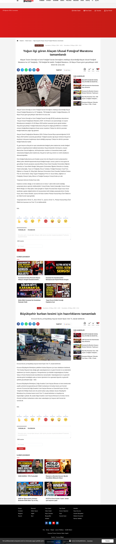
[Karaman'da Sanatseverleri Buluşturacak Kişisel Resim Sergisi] (57, 268)
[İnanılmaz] (59, 218)
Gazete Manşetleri (78, 513)
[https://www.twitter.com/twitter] (50, 523)
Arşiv (60, 513)
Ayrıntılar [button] (90, 541)
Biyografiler (48, 516)
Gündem (20, 511)
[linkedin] (33, 69)
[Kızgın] (45, 218)
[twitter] (22, 69)
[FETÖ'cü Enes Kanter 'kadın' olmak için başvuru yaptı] (57, 489)
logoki (66, 533)
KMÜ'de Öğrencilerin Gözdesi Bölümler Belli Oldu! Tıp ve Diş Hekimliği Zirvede (28, 500)
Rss (44, 530)
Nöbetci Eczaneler (78, 516)
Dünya (20, 508)
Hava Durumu (77, 511)
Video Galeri (77, 10)
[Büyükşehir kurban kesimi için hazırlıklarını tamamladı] (44, 344)
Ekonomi (33, 508)
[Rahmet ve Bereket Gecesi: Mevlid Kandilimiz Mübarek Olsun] (57, 466)
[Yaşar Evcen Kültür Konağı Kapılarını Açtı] (57, 290)
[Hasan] (57, 523)
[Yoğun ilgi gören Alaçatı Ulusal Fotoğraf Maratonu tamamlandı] (44, 90)
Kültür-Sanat (28, 40)
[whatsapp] (26, 69)
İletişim (52, 530)
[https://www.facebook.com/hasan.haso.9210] (46, 523)
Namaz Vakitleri (77, 518)
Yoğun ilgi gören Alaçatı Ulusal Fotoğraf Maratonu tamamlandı (48, 40)
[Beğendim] (19, 218)
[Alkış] (25, 218)
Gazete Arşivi (62, 516)
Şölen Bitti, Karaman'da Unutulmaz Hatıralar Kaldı (29, 301)
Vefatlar (47, 518)
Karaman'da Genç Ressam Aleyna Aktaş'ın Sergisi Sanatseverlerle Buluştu (29, 279)
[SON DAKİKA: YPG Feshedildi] (30, 466)
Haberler (22, 40)
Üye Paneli (109, 10)
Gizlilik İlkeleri (68, 530)
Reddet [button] (108, 541)
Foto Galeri (88, 10)
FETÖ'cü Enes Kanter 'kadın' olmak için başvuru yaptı (57, 499)
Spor (32, 516)
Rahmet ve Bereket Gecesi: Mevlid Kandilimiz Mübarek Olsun (57, 477)
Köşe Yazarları (49, 513)
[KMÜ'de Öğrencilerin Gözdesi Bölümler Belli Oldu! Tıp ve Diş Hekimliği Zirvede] (30, 489)
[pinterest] (37, 69)
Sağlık (32, 513)
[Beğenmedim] (39, 218)
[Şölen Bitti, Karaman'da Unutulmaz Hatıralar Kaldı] (30, 290)
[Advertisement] (58, 25)
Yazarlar (98, 10)
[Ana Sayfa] (17, 40)
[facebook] (18, 69)
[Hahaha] (52, 218)
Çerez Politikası (59, 530)
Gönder (21, 250)
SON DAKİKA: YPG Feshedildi (28, 476)
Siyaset (20, 516)
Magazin (20, 513)
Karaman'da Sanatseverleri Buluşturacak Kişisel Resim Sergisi (57, 278)
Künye (47, 530)
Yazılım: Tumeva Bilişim (57, 537)
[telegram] (30, 69)
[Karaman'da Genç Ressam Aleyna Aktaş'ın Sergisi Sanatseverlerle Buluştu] (30, 268)
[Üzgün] (65, 218)
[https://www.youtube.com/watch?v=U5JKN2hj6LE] (53, 523)
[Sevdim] (32, 218)
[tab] (22, 230)
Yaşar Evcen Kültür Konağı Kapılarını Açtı (54, 301)
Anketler (75, 508)
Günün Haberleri (63, 511)
